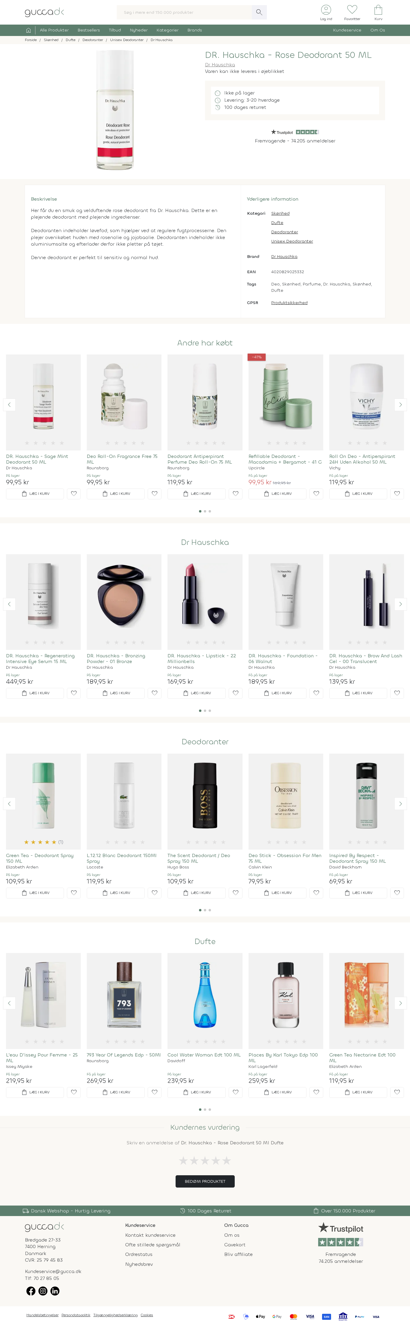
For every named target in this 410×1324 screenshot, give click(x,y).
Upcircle (257, 468)
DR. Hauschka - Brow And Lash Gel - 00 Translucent (365, 658)
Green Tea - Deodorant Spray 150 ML (40, 858)
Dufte (277, 223)
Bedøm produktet (205, 1181)
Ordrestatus (138, 1254)
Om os (232, 1235)
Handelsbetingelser (42, 1315)
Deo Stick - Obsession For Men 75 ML (285, 858)
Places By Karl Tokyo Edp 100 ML (283, 1057)
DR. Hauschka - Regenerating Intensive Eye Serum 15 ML (40, 658)
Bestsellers (89, 30)
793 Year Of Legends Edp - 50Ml (124, 1055)
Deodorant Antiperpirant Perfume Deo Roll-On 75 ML (199, 459)
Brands (195, 30)
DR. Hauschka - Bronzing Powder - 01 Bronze (116, 658)
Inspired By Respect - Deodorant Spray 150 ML (357, 858)
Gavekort (235, 1245)
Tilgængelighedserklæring (115, 1315)
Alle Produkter (54, 30)
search (259, 12)
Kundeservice (347, 30)
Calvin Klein (260, 867)
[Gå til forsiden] (44, 1226)
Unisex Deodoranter (292, 241)
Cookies (147, 1315)
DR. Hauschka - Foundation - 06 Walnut (283, 658)
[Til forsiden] (44, 12)
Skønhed (280, 213)
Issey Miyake (19, 1066)
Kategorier (168, 30)
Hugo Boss (178, 867)
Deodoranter (284, 232)
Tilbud (115, 30)
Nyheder (139, 30)
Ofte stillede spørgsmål (152, 1245)
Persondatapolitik (76, 1315)
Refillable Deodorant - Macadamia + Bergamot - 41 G (285, 459)
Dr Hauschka (220, 64)
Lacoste (95, 867)
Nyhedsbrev (139, 1264)
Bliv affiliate (238, 1254)
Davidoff (176, 1061)
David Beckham (345, 867)
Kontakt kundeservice (150, 1235)
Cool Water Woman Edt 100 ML (204, 1055)
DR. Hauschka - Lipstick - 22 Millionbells (201, 658)
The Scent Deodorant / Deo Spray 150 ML (198, 858)
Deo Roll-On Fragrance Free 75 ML (122, 459)
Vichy (334, 468)
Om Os (377, 30)
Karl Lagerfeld (263, 1066)
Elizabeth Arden (22, 867)
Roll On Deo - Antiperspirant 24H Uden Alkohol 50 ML (362, 459)
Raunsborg (98, 468)
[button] (9, 405)
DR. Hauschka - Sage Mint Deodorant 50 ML (37, 459)
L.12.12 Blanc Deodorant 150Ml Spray (122, 858)
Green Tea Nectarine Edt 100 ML (362, 1057)
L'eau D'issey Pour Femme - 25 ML (42, 1057)
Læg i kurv (35, 494)
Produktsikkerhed (289, 303)
